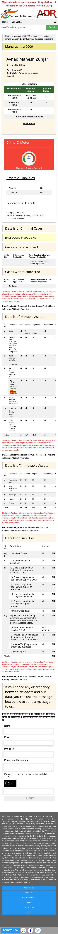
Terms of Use (29, 907)
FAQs (29, 912)
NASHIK (36, 36)
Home (5, 22)
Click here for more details (29, 117)
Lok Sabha (16, 22)
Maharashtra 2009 (22, 36)
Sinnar (46, 36)
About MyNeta (29, 888)
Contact (29, 902)
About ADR (29, 893)
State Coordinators (29, 898)
